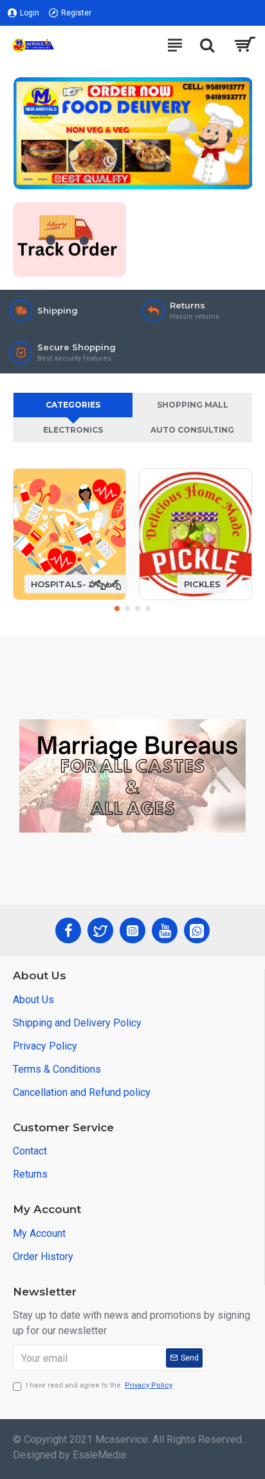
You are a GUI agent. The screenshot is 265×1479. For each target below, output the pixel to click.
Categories (73, 405)
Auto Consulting (192, 430)
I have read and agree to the (99, 1385)
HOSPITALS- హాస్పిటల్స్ (76, 583)
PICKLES (202, 583)
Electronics (73, 430)
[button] (117, 608)
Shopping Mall (192, 405)
